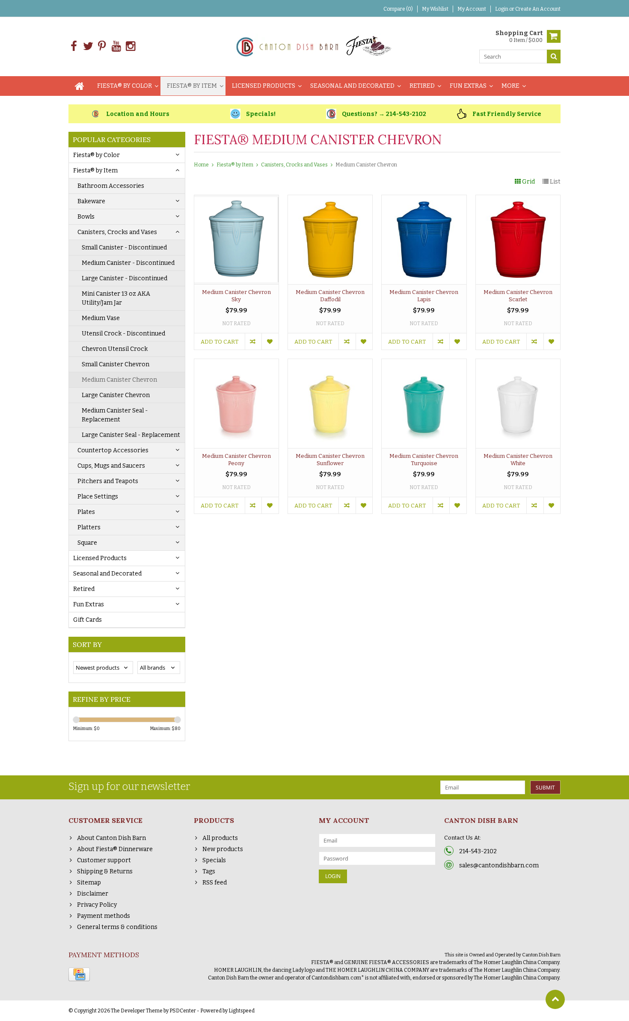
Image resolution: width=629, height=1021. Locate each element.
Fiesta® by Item (192, 85)
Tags (208, 871)
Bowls (86, 216)
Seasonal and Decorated (352, 85)
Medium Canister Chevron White (518, 459)
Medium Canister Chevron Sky (236, 296)
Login (502, 9)
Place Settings (97, 496)
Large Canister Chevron (116, 395)
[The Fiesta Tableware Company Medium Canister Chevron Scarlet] (518, 199)
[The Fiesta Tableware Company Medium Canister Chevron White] (518, 363)
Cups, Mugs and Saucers (111, 465)
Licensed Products (263, 85)
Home (201, 165)
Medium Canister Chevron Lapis (423, 296)
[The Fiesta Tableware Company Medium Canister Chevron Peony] (236, 363)
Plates (86, 512)
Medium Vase (101, 318)
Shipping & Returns (105, 871)
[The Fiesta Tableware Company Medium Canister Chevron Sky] (236, 199)
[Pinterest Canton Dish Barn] (102, 46)
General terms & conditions (117, 927)
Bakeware (91, 201)
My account (471, 9)
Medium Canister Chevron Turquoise (423, 459)
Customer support (104, 860)
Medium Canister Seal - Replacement (115, 415)
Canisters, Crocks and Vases (117, 232)
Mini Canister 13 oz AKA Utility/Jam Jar (116, 298)
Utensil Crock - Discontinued (123, 333)
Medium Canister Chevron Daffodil (330, 296)
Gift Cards (87, 619)
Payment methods (103, 916)
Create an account (538, 9)
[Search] (554, 56)
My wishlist (435, 9)
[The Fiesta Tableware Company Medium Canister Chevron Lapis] (424, 199)
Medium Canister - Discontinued (128, 263)
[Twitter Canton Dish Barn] (88, 46)
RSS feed (214, 882)
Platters (89, 527)
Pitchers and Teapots (107, 481)
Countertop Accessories (112, 450)
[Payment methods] (79, 974)
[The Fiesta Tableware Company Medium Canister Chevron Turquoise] (424, 363)
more (510, 85)
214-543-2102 (478, 851)
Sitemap (89, 882)
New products (222, 849)
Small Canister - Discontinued (124, 247)
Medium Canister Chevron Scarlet (518, 296)
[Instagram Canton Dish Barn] (130, 46)
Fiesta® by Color (124, 85)
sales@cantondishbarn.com (499, 865)
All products (220, 838)
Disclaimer (92, 893)
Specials (214, 860)
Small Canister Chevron (115, 364)
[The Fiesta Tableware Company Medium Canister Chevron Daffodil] (330, 199)
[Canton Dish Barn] (315, 46)
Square (87, 542)
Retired (422, 85)
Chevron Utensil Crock (115, 349)
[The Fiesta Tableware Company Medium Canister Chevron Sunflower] (330, 363)
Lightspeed (241, 1011)
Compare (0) (398, 9)
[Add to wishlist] (269, 341)
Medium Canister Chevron (119, 379)
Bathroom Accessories (110, 186)
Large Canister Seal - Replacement (131, 435)
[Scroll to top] (555, 999)
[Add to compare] (253, 341)
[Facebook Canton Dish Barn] (73, 46)
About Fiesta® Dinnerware (115, 849)
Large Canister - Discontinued (124, 278)
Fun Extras (468, 85)
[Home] (79, 86)
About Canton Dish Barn (111, 838)
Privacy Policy (97, 904)
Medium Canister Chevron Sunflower (330, 459)
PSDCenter (182, 1011)
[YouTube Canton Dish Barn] (116, 46)
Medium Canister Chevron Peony (236, 459)
